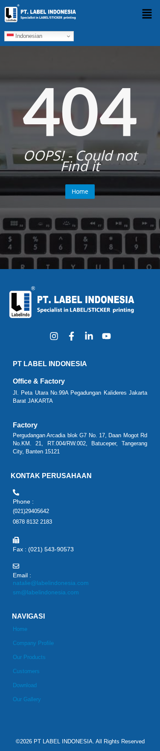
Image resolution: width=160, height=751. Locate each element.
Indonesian (28, 36)
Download (25, 685)
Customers (26, 671)
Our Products (29, 657)
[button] (147, 14)
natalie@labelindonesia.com (51, 582)
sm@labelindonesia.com (46, 592)
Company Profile (33, 643)
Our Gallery (27, 699)
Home (80, 191)
